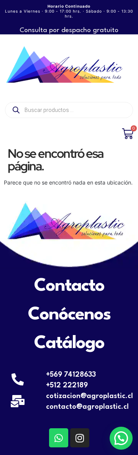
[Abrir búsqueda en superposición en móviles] (69, 110)
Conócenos (69, 315)
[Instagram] (79, 437)
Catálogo (69, 343)
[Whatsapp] (58, 437)
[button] (121, 438)
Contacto (69, 286)
